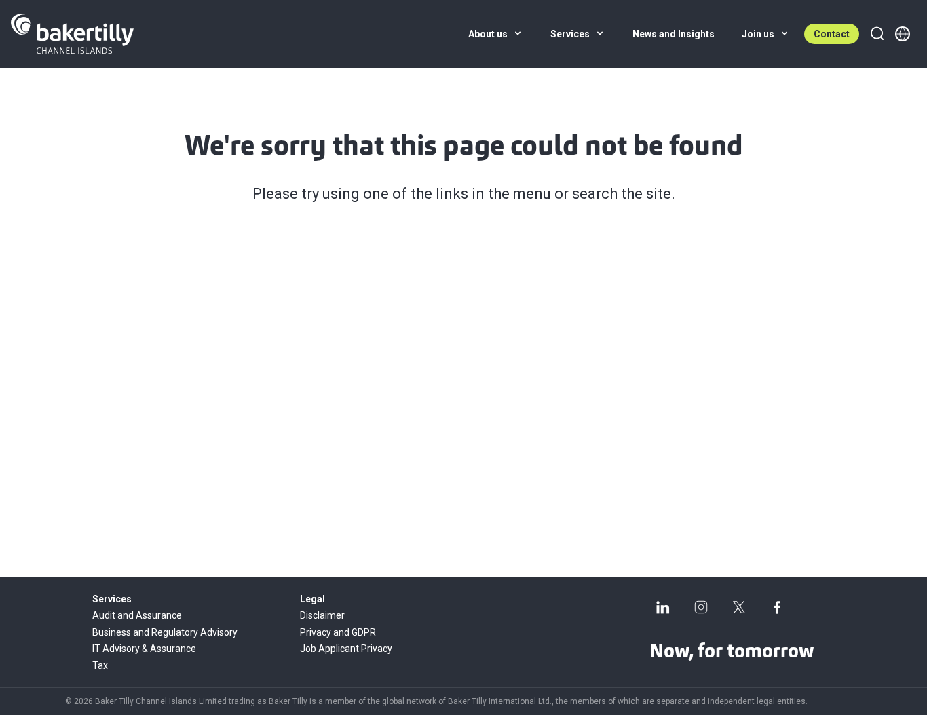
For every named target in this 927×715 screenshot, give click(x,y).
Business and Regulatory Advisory (165, 632)
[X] (739, 607)
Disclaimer (322, 615)
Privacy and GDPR (338, 632)
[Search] (877, 34)
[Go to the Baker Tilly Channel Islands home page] (72, 34)
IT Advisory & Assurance (144, 648)
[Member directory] (902, 34)
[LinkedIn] (663, 607)
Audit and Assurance (137, 615)
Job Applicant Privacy (346, 648)
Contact (832, 33)
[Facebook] (777, 607)
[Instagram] (701, 607)
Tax (100, 665)
